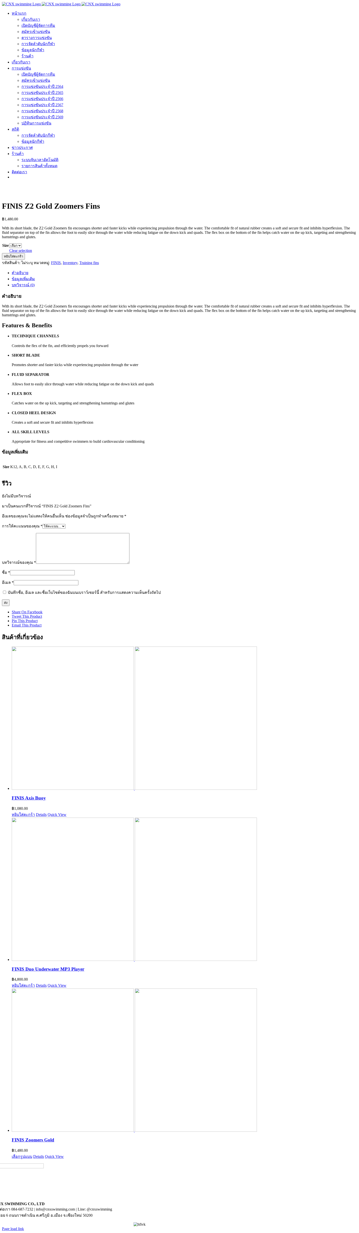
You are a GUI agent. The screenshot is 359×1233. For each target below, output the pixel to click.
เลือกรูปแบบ (22, 1156)
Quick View (57, 814)
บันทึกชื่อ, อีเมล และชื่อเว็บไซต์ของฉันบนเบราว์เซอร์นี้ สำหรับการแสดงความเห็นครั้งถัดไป (84, 592)
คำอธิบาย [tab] (20, 273)
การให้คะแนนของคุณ (22, 526)
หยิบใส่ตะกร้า (13, 256)
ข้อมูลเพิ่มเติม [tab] (23, 279)
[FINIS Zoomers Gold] (184, 1060)
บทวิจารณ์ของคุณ (19, 562)
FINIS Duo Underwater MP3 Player (48, 969)
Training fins (89, 263)
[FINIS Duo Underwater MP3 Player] (184, 890)
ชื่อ (6, 572)
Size (5, 245)
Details (41, 814)
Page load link (13, 1229)
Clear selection (20, 250)
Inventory (70, 263)
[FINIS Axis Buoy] (184, 719)
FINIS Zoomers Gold (33, 1139)
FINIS (56, 263)
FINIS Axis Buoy (29, 798)
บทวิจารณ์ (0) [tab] (23, 285)
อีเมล (8, 582)
